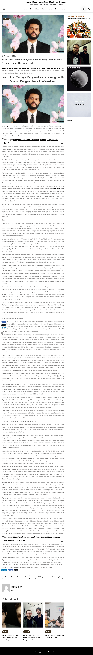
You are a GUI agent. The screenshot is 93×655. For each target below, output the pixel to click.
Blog (31, 9)
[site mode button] (83, 9)
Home (25, 9)
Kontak (63, 9)
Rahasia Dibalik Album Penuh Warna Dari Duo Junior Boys (10, 638)
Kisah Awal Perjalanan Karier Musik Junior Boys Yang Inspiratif (31, 638)
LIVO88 (69, 120)
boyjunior (16, 586)
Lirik (50, 9)
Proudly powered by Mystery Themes (47, 652)
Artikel (44, 9)
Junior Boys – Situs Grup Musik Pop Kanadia (46, 2)
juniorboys (5, 126)
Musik (56, 9)
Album (37, 9)
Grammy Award (59, 189)
